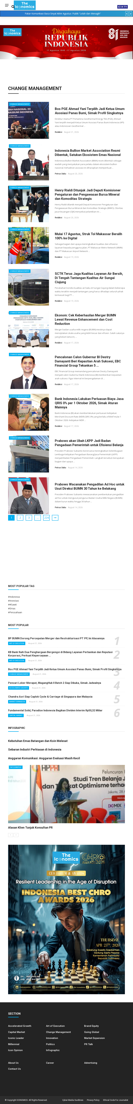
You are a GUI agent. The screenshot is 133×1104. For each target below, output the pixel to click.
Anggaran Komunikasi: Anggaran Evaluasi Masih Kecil (44, 758)
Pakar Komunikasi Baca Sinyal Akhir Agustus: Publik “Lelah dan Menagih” (63, 13)
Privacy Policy (93, 1100)
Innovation (52, 1038)
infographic (15, 767)
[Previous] (10, 835)
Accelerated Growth (18, 688)
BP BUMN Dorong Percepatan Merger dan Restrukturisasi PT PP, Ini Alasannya (56, 638)
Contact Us (14, 1068)
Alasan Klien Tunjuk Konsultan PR (30, 827)
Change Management (19, 104)
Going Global (91, 1032)
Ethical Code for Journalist (115, 1100)
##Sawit (12, 604)
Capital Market (16, 715)
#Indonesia (14, 596)
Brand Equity (91, 1025)
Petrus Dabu (60, 174)
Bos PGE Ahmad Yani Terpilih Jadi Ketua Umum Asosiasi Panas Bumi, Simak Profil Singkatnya (64, 669)
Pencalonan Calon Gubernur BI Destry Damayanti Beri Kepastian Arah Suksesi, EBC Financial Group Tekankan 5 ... (88, 361)
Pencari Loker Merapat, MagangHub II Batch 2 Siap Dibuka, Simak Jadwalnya (54, 682)
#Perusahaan (15, 612)
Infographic (53, 1050)
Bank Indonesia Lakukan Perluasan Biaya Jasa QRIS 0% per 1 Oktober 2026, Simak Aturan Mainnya (89, 403)
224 (46, 517)
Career (50, 1062)
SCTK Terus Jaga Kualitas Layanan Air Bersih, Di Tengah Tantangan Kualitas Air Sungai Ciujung (89, 278)
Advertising (90, 1062)
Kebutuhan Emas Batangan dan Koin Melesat (38, 741)
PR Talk (88, 1044)
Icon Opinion (15, 1050)
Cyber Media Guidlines (72, 1100)
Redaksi (58, 132)
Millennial (13, 1044)
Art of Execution (16, 643)
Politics (50, 1044)
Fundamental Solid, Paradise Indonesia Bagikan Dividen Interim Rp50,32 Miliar (55, 710)
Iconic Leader (16, 1038)
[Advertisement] (66, 552)
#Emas (11, 608)
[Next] (16, 835)
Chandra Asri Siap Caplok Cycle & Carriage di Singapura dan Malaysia (50, 696)
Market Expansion (17, 702)
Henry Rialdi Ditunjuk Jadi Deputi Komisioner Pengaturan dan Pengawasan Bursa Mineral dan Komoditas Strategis (88, 194)
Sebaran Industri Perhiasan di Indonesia (34, 749)
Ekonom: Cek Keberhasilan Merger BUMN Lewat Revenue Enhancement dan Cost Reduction (85, 319)
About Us (13, 1062)
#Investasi (13, 600)
